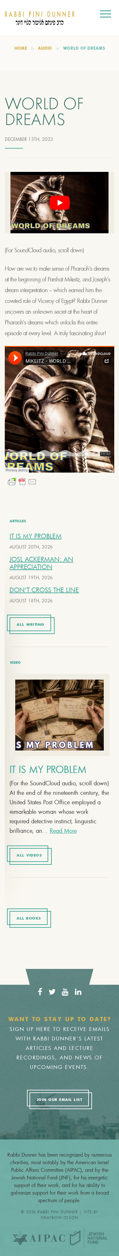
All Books (29, 918)
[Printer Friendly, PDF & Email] (22, 482)
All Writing (30, 625)
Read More (63, 830)
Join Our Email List (59, 1100)
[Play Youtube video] (59, 202)
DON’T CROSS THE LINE (44, 590)
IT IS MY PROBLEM (36, 536)
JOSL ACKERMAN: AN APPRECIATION (41, 563)
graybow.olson (59, 1217)
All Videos (29, 855)
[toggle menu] (105, 15)
